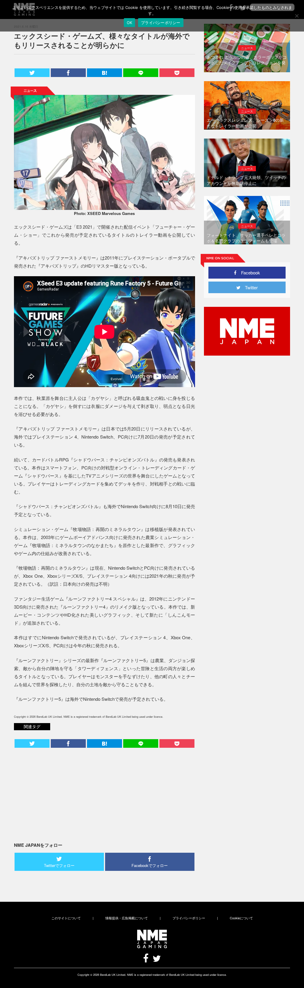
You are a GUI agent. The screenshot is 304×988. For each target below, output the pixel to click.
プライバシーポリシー (188, 917)
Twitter (249, 287)
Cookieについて (241, 917)
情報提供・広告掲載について (126, 917)
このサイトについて (66, 917)
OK (129, 22)
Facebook (248, 272)
